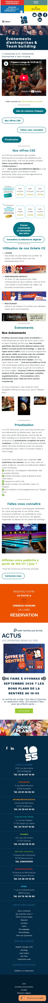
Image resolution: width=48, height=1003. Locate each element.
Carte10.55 (35, 2)
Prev (4, 678)
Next (44, 678)
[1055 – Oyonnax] (31, 754)
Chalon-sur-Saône (24, 817)
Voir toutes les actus (29, 630)
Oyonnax (24, 834)
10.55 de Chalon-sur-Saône (31, 101)
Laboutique (36, 8)
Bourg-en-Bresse (24, 869)
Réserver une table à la (11, 9)
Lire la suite (24, 711)
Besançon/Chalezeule (24, 799)
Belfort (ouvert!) (24, 852)
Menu (7, 21)
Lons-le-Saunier (24, 765)
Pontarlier (24, 782)
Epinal (24, 886)
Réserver (12, 2)
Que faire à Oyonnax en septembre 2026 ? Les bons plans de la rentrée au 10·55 (23, 686)
